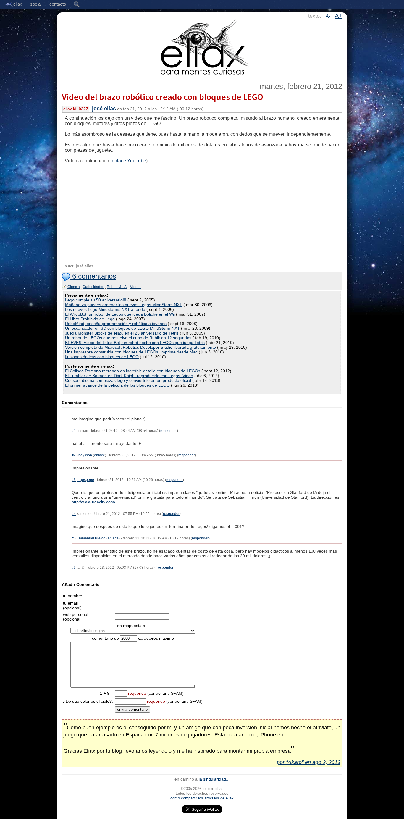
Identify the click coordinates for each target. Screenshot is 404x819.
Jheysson (84, 455)
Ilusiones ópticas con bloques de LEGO (102, 356)
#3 (74, 480)
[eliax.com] (202, 46)
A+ (338, 15)
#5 (74, 538)
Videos (135, 287)
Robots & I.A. (117, 287)
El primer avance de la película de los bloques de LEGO (117, 385)
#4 (74, 514)
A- (328, 16)
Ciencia (73, 287)
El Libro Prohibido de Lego (90, 318)
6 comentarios (93, 276)
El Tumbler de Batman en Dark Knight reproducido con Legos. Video (129, 375)
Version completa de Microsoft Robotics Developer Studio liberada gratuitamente (140, 347)
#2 (74, 455)
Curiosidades (93, 287)
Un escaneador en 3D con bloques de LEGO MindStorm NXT (122, 328)
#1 (74, 431)
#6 (74, 568)
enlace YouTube (129, 160)
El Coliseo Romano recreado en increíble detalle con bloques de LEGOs (132, 371)
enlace (99, 455)
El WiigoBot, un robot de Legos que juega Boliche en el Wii (120, 314)
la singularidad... (214, 779)
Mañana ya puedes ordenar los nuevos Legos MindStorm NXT (123, 304)
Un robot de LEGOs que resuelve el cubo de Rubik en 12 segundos (128, 337)
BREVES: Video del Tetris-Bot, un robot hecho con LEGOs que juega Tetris (135, 342)
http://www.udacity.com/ (93, 502)
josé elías (104, 109)
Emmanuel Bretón (91, 538)
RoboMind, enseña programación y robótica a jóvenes (116, 323)
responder (168, 431)
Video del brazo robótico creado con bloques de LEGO (162, 96)
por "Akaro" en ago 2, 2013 (308, 762)
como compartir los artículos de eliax (202, 798)
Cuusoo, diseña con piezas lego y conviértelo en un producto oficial (128, 380)
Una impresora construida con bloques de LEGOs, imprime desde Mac (131, 352)
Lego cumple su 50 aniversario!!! (95, 300)
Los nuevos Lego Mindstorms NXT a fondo (105, 309)
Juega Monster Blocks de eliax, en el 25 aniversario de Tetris (122, 333)
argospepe (85, 480)
